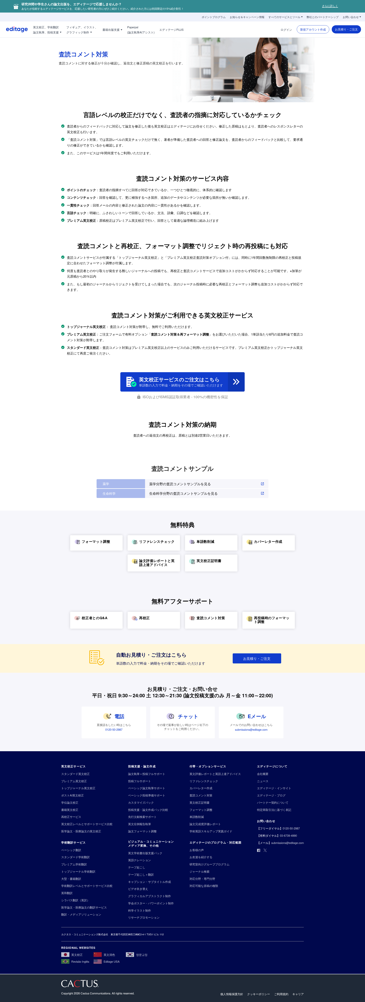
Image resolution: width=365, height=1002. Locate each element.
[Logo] (14, 29)
